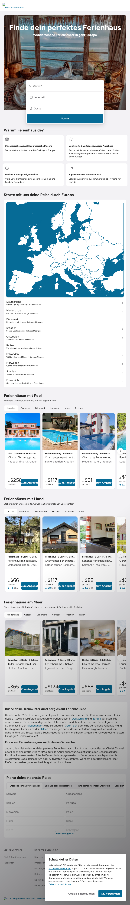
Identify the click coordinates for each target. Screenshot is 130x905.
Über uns (38, 857)
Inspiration (9, 862)
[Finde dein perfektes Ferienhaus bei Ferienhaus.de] (28, 898)
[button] (65, 97)
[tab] (11, 408)
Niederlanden (35, 725)
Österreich (71, 725)
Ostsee (44, 729)
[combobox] (66, 86)
